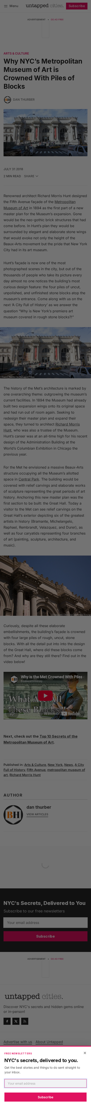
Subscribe (45, 1097)
